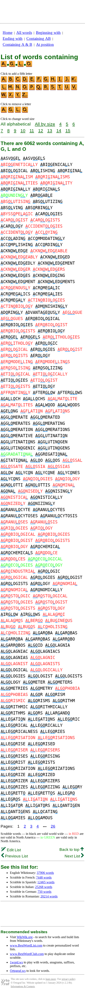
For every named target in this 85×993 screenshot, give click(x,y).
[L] (4, 89)
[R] (46, 89)
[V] (74, 89)
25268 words (43, 887)
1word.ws (16, 962)
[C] (18, 81)
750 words (44, 891)
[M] (11, 89)
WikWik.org (25, 937)
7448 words (44, 877)
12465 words (45, 882)
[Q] (39, 89)
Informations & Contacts (23, 986)
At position (45, 44)
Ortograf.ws (18, 970)
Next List (73, 856)
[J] (67, 81)
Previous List (16, 856)
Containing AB (38, 38)
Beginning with (48, 32)
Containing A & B (17, 44)
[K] (74, 81)
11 (32, 130)
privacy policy (68, 979)
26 (53, 826)
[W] (4, 97)
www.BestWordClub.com (27, 954)
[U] (67, 89)
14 (58, 130)
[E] (32, 81)
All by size (45, 124)
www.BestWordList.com (26, 945)
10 (22, 130)
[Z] (25, 97)
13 (49, 130)
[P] (32, 89)
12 (40, 130)
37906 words (45, 872)
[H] (53, 81)
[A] (4, 81)
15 (67, 130)
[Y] (18, 97)
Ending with (12, 38)
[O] (25, 89)
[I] (60, 81)
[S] (53, 89)
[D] (25, 81)
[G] (46, 81)
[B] (11, 81)
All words (24, 32)
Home (7, 32)
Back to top (69, 849)
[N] (18, 89)
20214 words (49, 896)
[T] (60, 89)
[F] (39, 81)
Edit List (13, 850)
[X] (11, 97)
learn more (51, 979)
